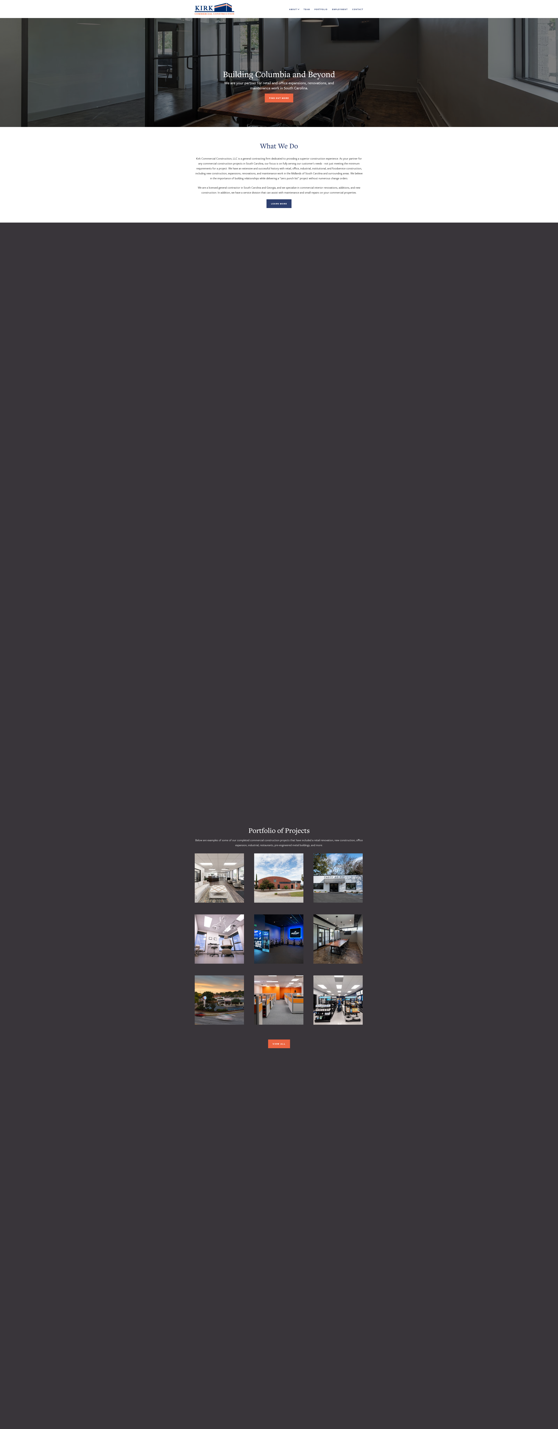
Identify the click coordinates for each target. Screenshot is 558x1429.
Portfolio (321, 9)
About (293, 9)
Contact (357, 9)
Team (307, 9)
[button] (298, 9)
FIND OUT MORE (279, 98)
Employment (340, 9)
